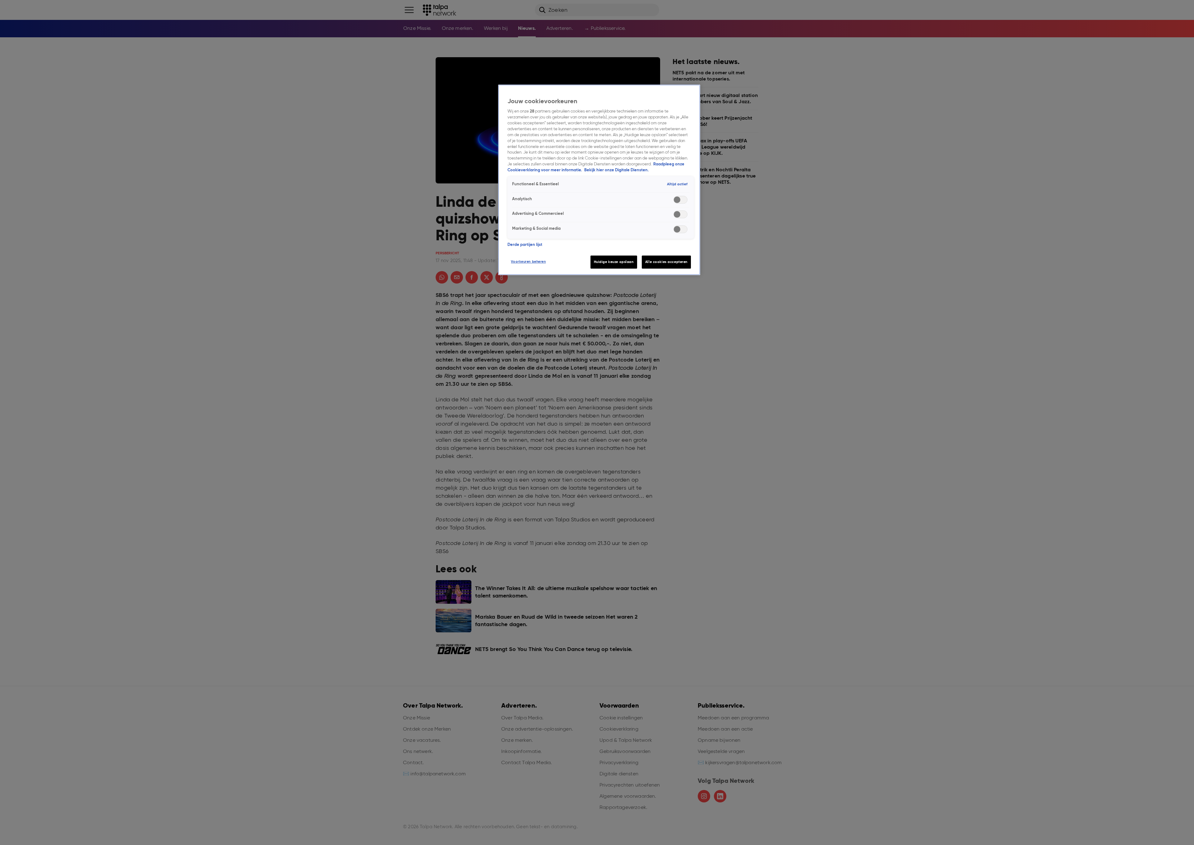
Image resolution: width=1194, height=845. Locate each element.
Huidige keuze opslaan (614, 262)
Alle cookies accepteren (666, 262)
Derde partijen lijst (524, 244)
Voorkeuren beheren (528, 261)
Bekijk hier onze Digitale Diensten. (616, 170)
